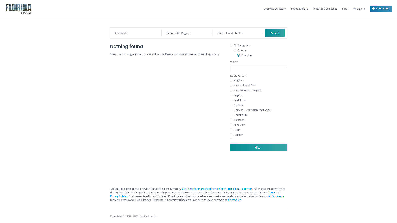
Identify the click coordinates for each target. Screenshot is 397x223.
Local (345, 8)
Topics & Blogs (299, 8)
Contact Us (234, 200)
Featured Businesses (325, 8)
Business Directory (275, 8)
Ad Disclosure (276, 196)
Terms (272, 192)
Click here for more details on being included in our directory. (218, 188)
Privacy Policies (119, 196)
